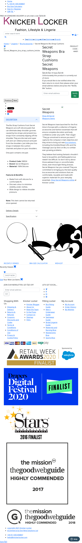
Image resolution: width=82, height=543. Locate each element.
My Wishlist (69, 309)
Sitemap (29, 317)
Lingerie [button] (38, 39)
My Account (69, 304)
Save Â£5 (3, 542)
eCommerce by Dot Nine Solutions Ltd (22, 530)
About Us (30, 307)
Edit (1, 279)
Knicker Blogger (32, 304)
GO (6, 294)
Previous (8, 100)
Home (6, 44)
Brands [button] (58, 39)
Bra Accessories (26, 44)
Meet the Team (32, 309)
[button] (5, 46)
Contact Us (30, 315)
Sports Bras (50, 338)
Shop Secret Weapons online (62, 180)
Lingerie (14, 44)
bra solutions (70, 142)
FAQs (28, 320)
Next (15, 100)
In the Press (31, 312)
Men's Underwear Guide (50, 312)
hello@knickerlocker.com (17, 537)
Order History (70, 307)
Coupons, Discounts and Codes (13, 320)
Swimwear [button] (50, 39)
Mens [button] (44, 39)
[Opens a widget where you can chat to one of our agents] (74, 539)
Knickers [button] (32, 39)
